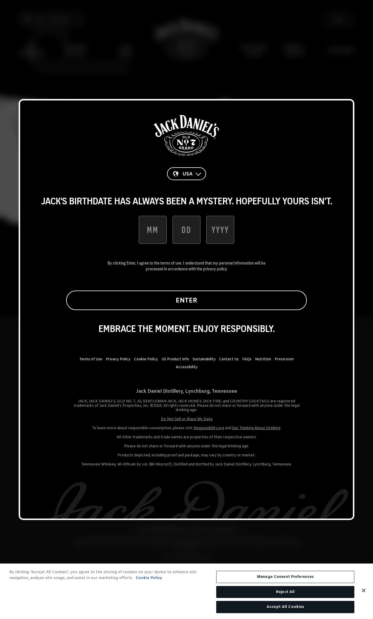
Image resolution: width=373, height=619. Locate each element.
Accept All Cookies (285, 606)
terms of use (170, 263)
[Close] (363, 590)
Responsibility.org (208, 428)
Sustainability (204, 359)
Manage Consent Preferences (285, 576)
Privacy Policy (118, 359)
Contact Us (229, 359)
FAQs (246, 359)
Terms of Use (90, 359)
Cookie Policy (146, 359)
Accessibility (187, 367)
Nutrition (263, 359)
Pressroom (284, 359)
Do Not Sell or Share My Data (186, 419)
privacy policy (215, 269)
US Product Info (175, 359)
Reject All (285, 592)
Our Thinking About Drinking (256, 428)
